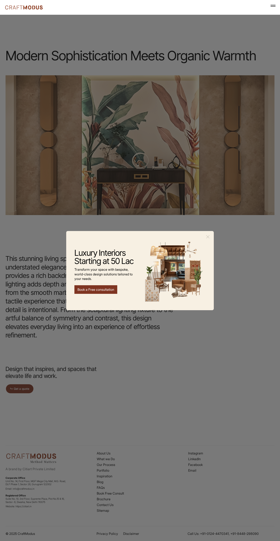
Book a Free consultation (95, 289)
